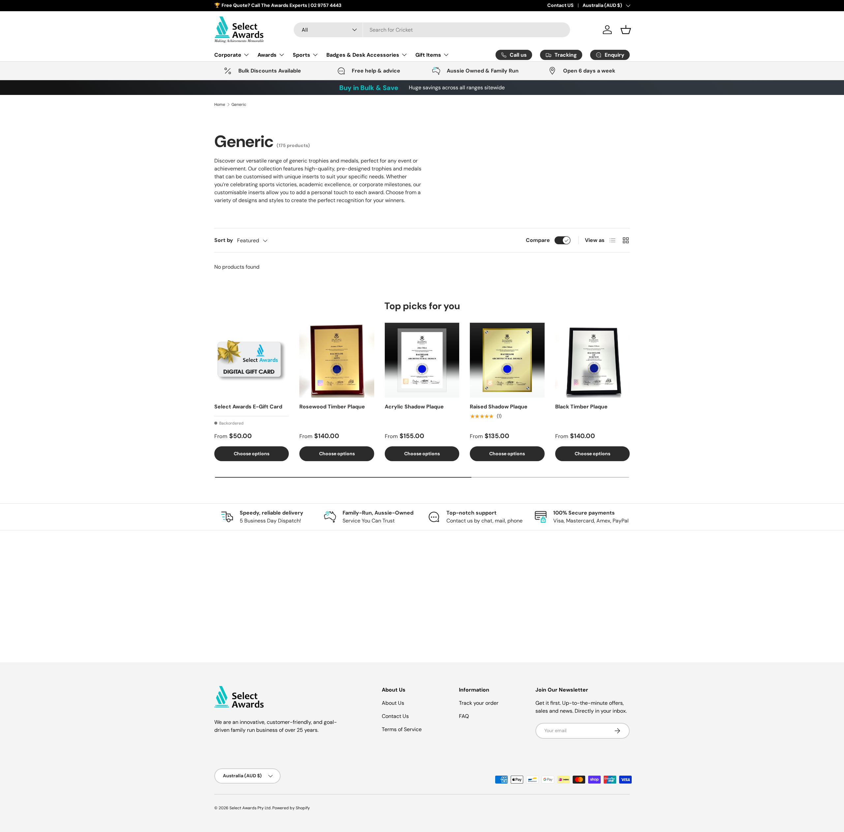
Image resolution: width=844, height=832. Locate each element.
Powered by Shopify (291, 808)
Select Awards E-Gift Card (248, 406)
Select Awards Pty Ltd (250, 808)
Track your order (478, 702)
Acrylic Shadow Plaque (414, 406)
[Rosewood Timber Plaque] (336, 360)
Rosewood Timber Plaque (332, 406)
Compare (538, 240)
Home (219, 104)
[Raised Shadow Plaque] (507, 360)
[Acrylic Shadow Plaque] (422, 360)
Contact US (560, 5)
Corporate (227, 54)
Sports (301, 54)
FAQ (464, 716)
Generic (238, 104)
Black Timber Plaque (581, 406)
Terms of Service (402, 729)
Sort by (223, 240)
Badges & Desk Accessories (362, 54)
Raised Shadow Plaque (499, 406)
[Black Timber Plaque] (592, 360)
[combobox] (432, 29)
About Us (393, 702)
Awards (267, 54)
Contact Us (395, 716)
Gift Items (428, 54)
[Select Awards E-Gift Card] (251, 360)
